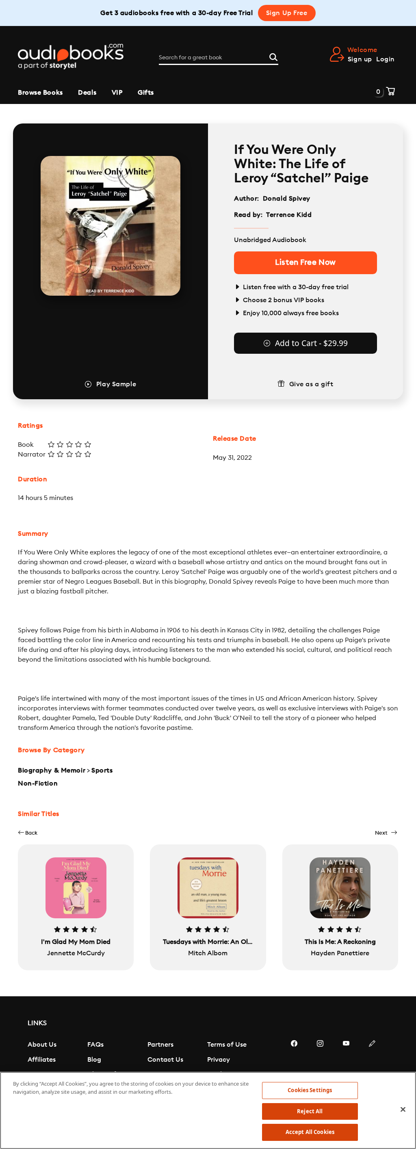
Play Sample (116, 384)
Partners (160, 1044)
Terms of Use (227, 1044)
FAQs (95, 1044)
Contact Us (165, 1059)
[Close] (403, 1110)
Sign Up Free (287, 13)
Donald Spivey (286, 198)
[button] (27, 833)
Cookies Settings (310, 1090)
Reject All (310, 1111)
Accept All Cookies (310, 1132)
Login (385, 59)
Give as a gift (311, 384)
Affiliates (42, 1059)
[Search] (273, 56)
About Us (42, 1044)
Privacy (218, 1059)
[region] (208, 1110)
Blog (94, 1059)
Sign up (360, 59)
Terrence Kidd (289, 214)
